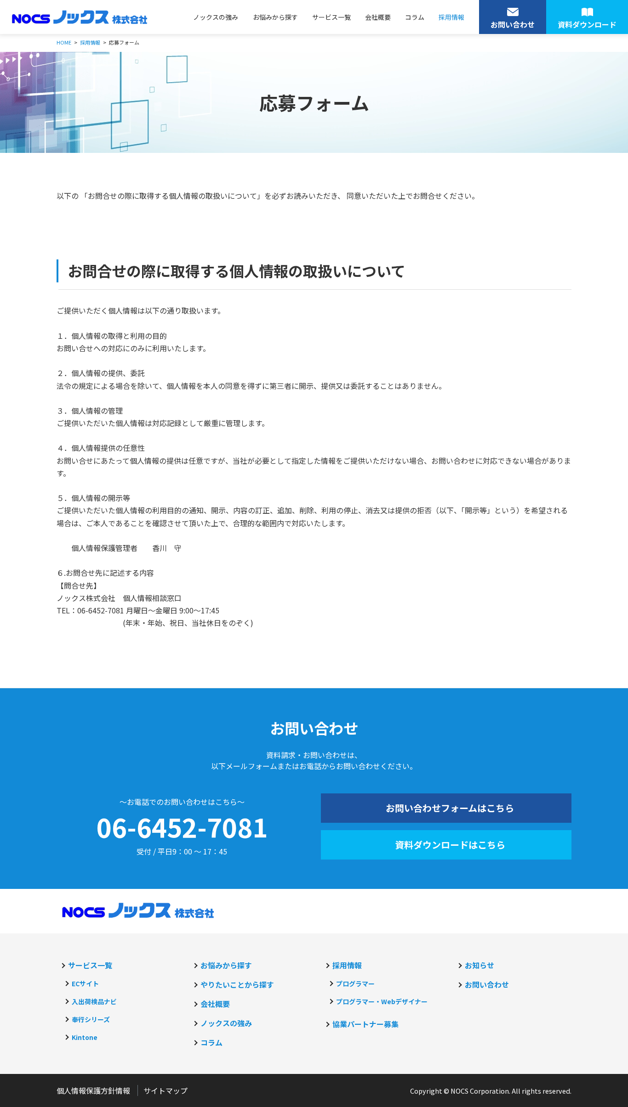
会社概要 (378, 17)
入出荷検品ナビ (94, 1001)
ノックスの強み (215, 17)
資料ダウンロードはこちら (450, 844)
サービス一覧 (331, 17)
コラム (414, 17)
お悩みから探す (275, 17)
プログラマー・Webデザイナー (382, 1001)
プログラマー (355, 983)
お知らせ (479, 965)
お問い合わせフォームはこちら (450, 808)
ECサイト (85, 983)
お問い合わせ (487, 984)
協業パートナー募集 (365, 1023)
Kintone (84, 1037)
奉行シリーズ (91, 1019)
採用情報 (451, 17)
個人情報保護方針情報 (93, 1090)
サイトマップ (165, 1090)
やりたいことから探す (237, 984)
